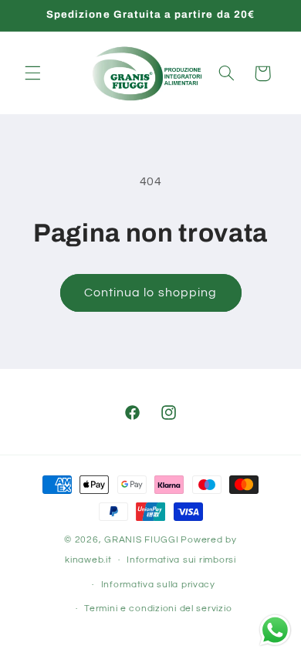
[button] (32, 73)
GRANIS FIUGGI (141, 540)
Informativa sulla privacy (158, 584)
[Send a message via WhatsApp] (275, 630)
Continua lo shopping (150, 292)
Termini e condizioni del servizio (158, 608)
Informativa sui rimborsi (181, 560)
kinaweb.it (88, 560)
